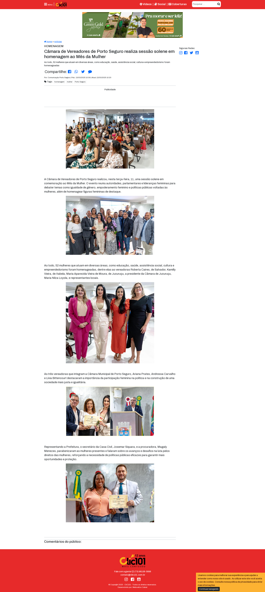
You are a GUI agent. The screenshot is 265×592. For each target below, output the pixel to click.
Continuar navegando (208, 589)
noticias (58, 41)
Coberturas (179, 4)
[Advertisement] (110, 97)
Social (161, 4)
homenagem (59, 82)
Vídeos (147, 4)
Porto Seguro (80, 82)
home (49, 41)
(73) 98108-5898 (142, 571)
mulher (69, 82)
